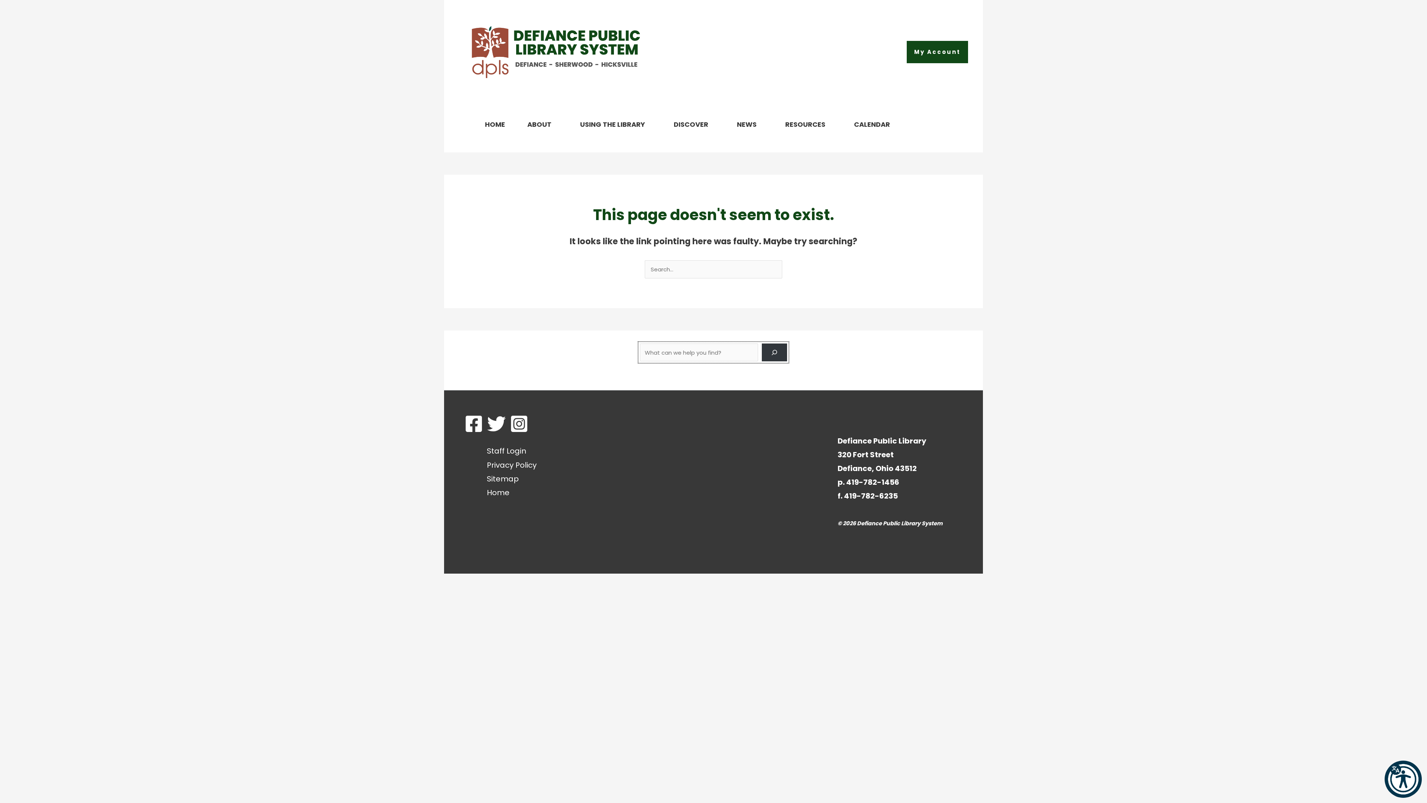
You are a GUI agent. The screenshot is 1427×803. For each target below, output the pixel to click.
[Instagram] (519, 424)
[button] (937, 52)
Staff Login (506, 451)
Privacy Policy (512, 465)
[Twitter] (496, 424)
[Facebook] (474, 424)
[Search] (774, 352)
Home (498, 492)
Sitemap (503, 479)
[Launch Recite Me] (1403, 779)
